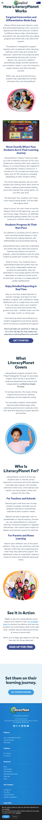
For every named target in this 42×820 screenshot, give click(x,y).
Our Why (6, 792)
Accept (6, 816)
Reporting (7, 742)
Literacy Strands (9, 740)
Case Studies (8, 769)
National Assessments (11, 774)
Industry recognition (10, 797)
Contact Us (7, 790)
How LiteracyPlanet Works (12, 738)
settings (18, 813)
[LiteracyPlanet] (21, 3)
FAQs (5, 779)
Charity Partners (9, 794)
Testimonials (8, 771)
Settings (15, 816)
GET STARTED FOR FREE (21, 692)
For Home (7, 756)
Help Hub (7, 776)
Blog (5, 767)
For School (7, 753)
